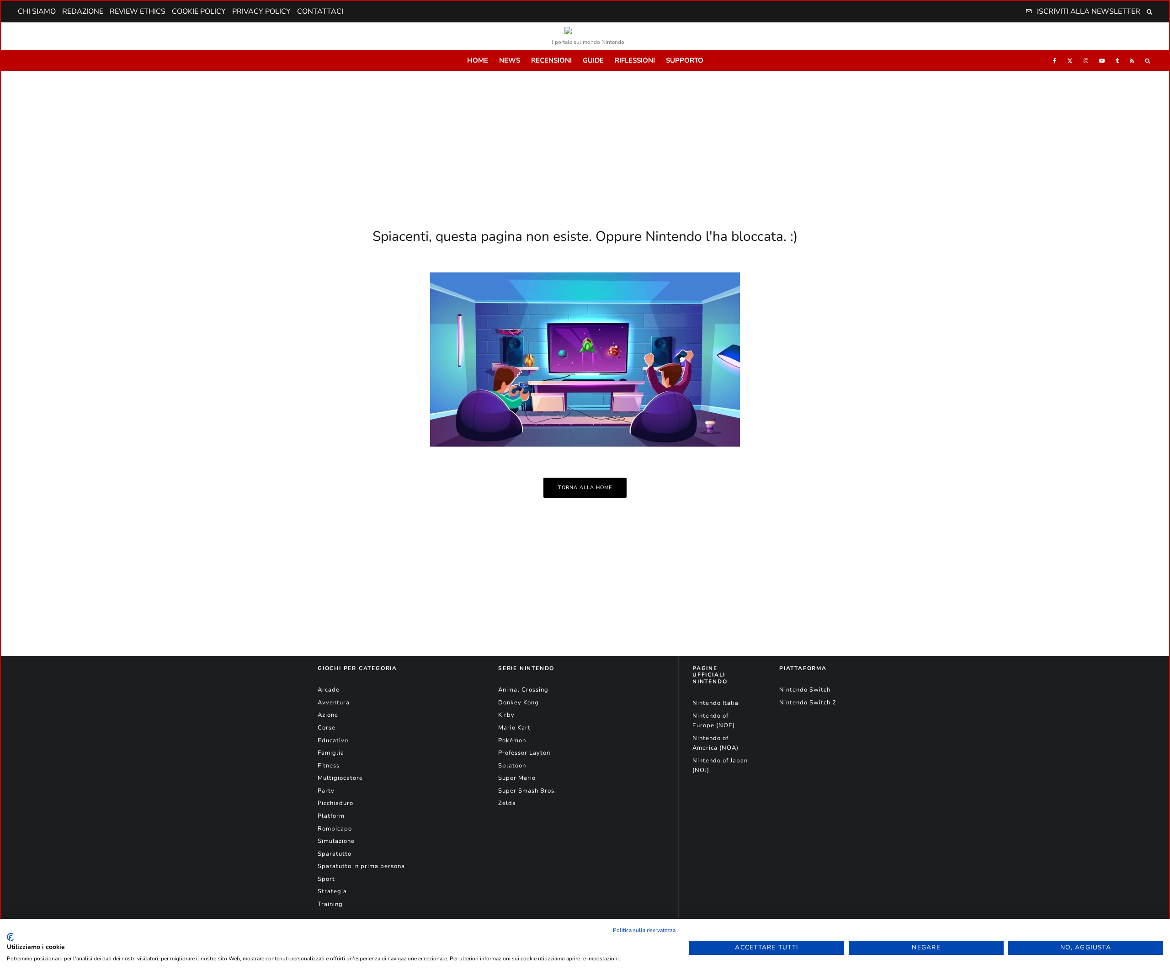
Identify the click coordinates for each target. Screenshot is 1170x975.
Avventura (334, 702)
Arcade (329, 690)
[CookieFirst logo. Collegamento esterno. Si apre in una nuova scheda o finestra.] (10, 937)
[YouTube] (1102, 60)
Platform (331, 816)
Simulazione (336, 841)
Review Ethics (137, 11)
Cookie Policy (199, 11)
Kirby (506, 715)
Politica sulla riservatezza (644, 930)
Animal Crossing (523, 690)
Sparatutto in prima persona (361, 866)
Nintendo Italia (715, 703)
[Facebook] (1055, 60)
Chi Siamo (37, 11)
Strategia (332, 891)
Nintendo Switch (804, 690)
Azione (328, 715)
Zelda (507, 803)
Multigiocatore (340, 778)
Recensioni (551, 60)
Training (330, 904)
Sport (326, 879)
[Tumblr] (1117, 60)
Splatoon (512, 766)
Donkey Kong (518, 702)
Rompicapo (335, 829)
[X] (1070, 60)
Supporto (684, 60)
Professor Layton (524, 753)
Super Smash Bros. (527, 791)
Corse (326, 728)
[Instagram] (1086, 60)
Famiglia (331, 753)
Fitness (329, 766)
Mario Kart (514, 728)
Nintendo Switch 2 (807, 702)
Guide (593, 60)
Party (326, 791)
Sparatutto (334, 854)
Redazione (82, 11)
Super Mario (517, 778)
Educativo (333, 740)
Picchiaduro (335, 803)
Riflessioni (635, 60)
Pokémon (512, 740)
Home (477, 60)
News (509, 60)
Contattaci (320, 11)
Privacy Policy (261, 11)
